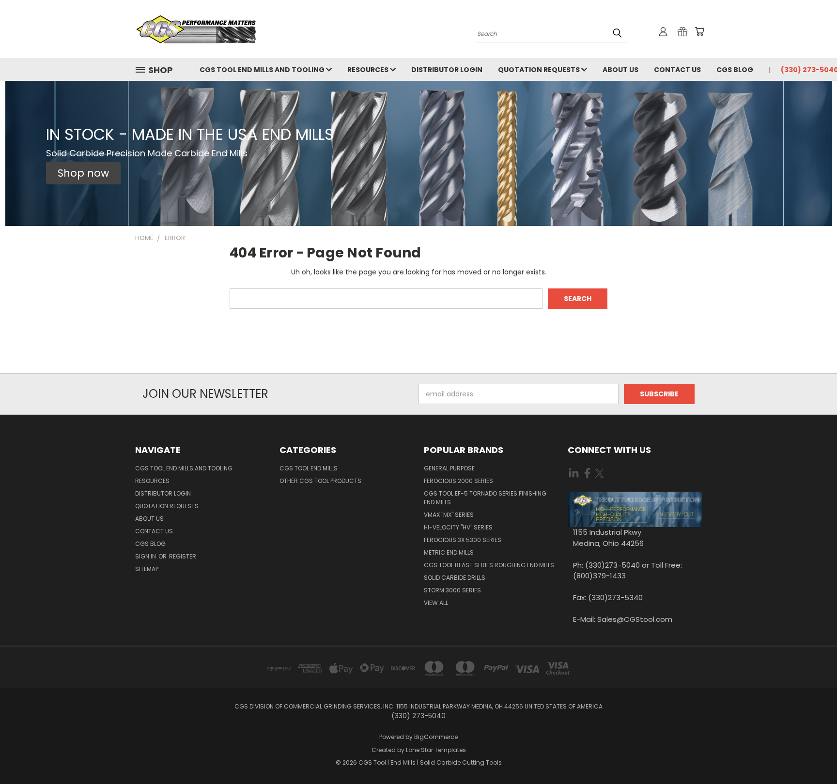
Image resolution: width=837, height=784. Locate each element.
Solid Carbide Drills (454, 577)
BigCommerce (436, 737)
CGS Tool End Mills (308, 468)
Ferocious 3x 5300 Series (462, 540)
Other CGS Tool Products (320, 481)
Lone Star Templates (436, 750)
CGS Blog (734, 70)
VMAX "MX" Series (449, 515)
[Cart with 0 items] (699, 31)
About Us (620, 70)
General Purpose (449, 468)
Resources (368, 70)
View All (436, 603)
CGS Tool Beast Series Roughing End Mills (489, 565)
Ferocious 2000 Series (458, 481)
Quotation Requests (539, 70)
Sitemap (146, 569)
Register (182, 556)
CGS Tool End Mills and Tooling (263, 70)
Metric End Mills (449, 552)
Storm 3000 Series (452, 590)
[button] (83, 173)
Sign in (146, 556)
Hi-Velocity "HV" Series (458, 527)
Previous (811, 754)
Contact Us (677, 70)
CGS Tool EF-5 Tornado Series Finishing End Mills (485, 497)
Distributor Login (446, 70)
